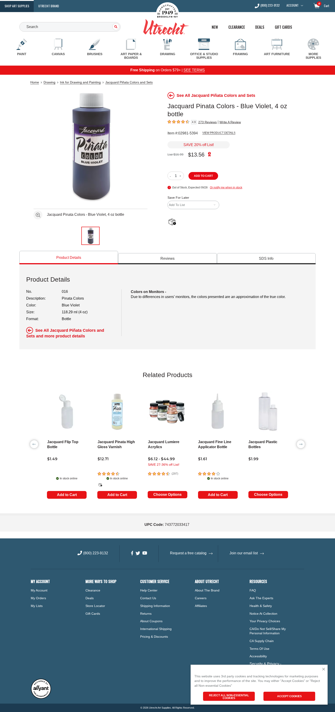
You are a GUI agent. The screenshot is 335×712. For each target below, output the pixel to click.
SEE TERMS (194, 70)
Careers (200, 598)
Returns (146, 613)
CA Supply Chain (262, 641)
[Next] (300, 444)
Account (292, 5)
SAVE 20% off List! (198, 145)
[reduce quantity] (171, 176)
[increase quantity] (180, 176)
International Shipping (156, 629)
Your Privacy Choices (265, 621)
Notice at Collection (263, 613)
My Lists (37, 606)
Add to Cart (67, 495)
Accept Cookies (289, 696)
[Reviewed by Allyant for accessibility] (41, 698)
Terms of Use (259, 648)
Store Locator (95, 606)
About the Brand (207, 590)
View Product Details (218, 132)
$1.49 (52, 459)
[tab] (68, 257)
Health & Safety (261, 606)
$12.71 (103, 459)
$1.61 (202, 459)
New (215, 27)
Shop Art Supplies (17, 5)
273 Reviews (207, 122)
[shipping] (173, 222)
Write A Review (230, 122)
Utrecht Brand (48, 5)
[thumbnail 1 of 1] (90, 236)
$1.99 (253, 459)
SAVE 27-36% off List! (163, 464)
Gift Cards (283, 27)
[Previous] (34, 444)
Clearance (236, 27)
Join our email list (243, 553)
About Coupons (151, 621)
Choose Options (167, 494)
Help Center (148, 590)
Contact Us (148, 598)
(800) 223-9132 (270, 6)
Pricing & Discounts (154, 636)
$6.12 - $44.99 (161, 459)
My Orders (38, 598)
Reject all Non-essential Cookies (229, 697)
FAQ (253, 590)
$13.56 (196, 155)
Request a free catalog (188, 553)
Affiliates (201, 606)
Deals (259, 27)
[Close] (323, 669)
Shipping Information (155, 606)
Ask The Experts (261, 598)
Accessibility (258, 656)
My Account (39, 590)
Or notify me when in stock (226, 187)
